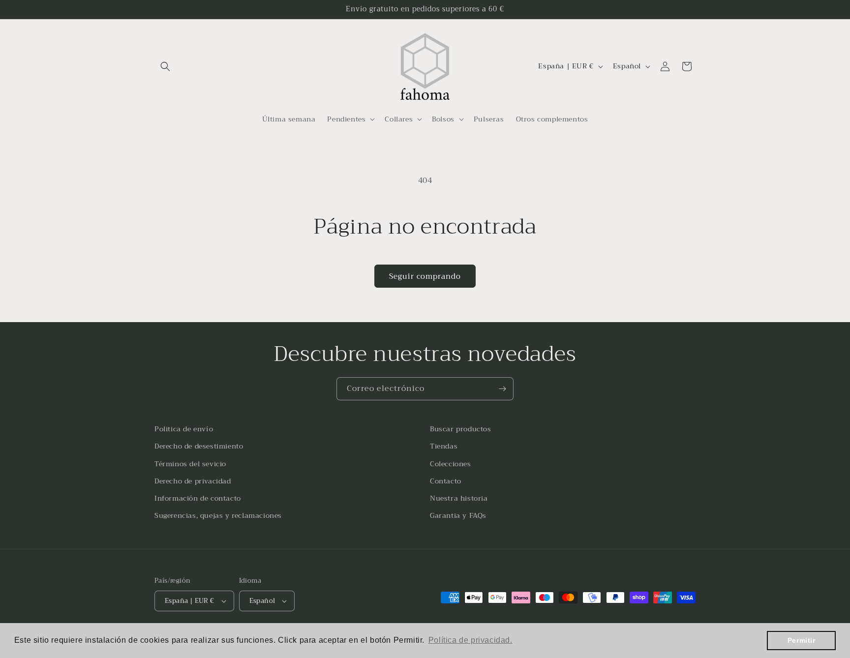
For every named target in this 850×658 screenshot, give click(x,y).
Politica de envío (183, 429)
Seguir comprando (425, 276)
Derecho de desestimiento (198, 446)
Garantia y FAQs (458, 515)
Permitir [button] (802, 640)
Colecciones (450, 464)
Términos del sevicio (190, 464)
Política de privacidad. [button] (470, 640)
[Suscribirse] (502, 388)
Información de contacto (197, 498)
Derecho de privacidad (192, 481)
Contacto (445, 481)
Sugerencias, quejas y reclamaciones (218, 515)
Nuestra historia (459, 498)
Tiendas (443, 446)
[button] (165, 66)
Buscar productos (460, 429)
